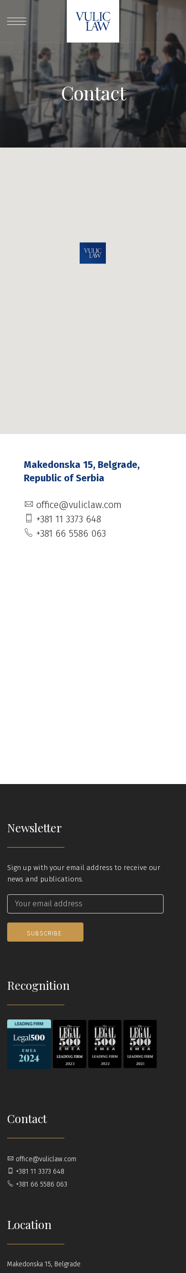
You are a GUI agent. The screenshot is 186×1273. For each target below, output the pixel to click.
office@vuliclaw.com (77, 504)
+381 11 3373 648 (67, 519)
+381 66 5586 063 (69, 533)
